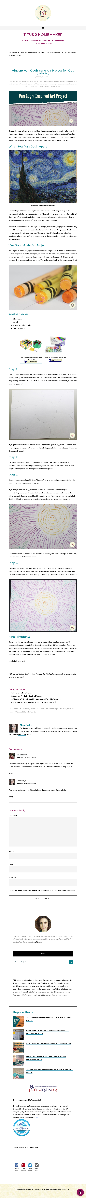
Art (19, 709)
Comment (13, 815)
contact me (17, 1118)
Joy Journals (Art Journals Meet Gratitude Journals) (34, 702)
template (25, 448)
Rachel (25, 728)
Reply (11, 773)
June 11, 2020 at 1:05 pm (26, 757)
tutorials (70, 709)
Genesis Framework (50, 1189)
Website (12, 877)
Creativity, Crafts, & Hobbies (33, 709)
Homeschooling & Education (55, 709)
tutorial (33, 712)
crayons (16, 325)
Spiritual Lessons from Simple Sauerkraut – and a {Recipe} (48, 1043)
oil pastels (26, 325)
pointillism (25, 230)
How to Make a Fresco (22, 693)
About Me (22, 734)
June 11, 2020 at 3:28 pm (26, 784)
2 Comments (51, 77)
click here (38, 942)
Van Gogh (19, 134)
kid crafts (26, 712)
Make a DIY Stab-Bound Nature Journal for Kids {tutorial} (36, 699)
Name (12, 851)
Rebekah (20, 754)
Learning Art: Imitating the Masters (27, 696)
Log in (67, 1189)
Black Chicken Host (31, 1147)
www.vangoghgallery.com (47, 205)
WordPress (60, 1189)
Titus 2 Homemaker (43, 12)
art (20, 712)
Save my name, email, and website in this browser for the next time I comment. (42, 890)
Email (11, 864)
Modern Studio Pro (35, 1189)
